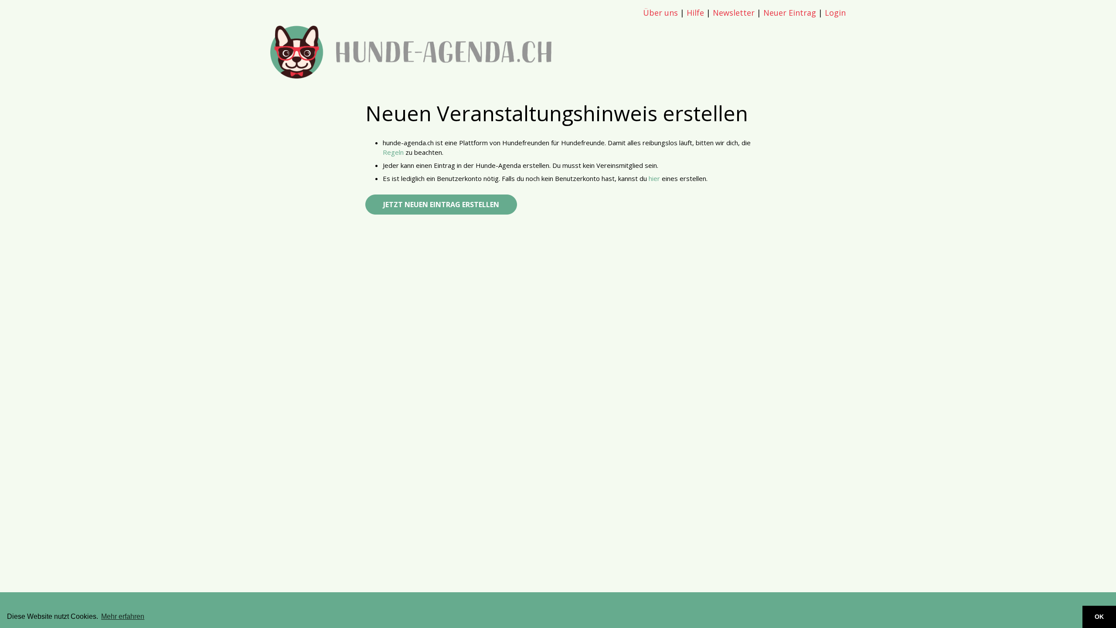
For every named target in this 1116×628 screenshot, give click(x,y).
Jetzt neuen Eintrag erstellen (441, 204)
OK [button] (1099, 616)
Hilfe (695, 12)
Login (835, 12)
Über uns (660, 12)
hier (654, 178)
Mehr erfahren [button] (122, 616)
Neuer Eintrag (789, 12)
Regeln (393, 152)
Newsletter (734, 12)
